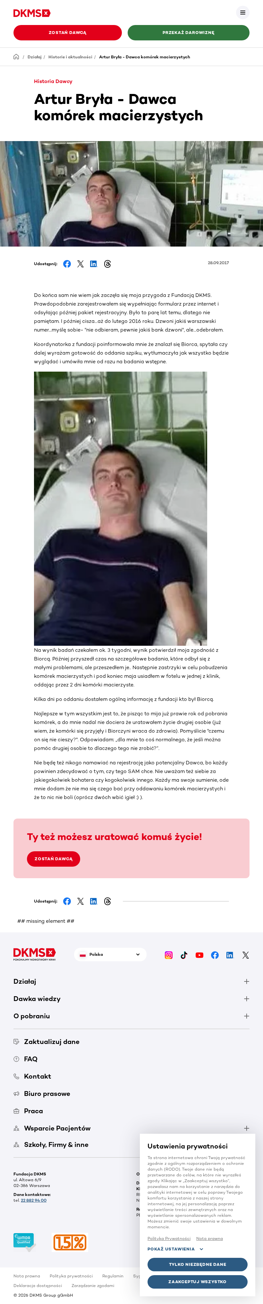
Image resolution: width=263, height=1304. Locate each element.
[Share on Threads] (107, 264)
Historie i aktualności (70, 57)
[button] (243, 12)
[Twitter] (246, 954)
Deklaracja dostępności (37, 1285)
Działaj (35, 57)
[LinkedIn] (230, 954)
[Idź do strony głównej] (32, 12)
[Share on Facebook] (67, 264)
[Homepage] (16, 56)
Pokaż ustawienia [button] (171, 1249)
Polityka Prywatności (169, 1238)
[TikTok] (184, 954)
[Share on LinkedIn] (94, 264)
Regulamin (112, 1276)
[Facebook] (215, 954)
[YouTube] (199, 954)
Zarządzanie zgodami (93, 1285)
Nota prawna (26, 1276)
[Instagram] (169, 954)
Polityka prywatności (71, 1276)
